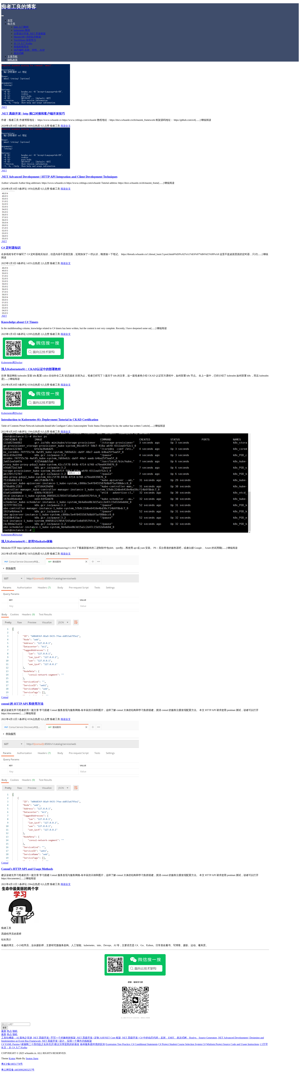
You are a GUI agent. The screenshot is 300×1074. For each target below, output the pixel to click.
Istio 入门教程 (21, 27)
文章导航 (13, 56)
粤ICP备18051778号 (12, 1064)
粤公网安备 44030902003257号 (17, 1069)
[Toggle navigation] (2, 15)
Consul (4, 697)
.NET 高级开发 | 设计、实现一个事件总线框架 (66, 1041)
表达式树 (19, 53)
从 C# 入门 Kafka (23, 43)
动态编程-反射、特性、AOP (29, 50)
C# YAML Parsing (10, 1044)
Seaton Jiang (32, 1058)
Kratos (12, 1058)
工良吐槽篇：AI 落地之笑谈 (16, 1037)
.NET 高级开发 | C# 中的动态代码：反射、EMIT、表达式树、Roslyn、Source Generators (169, 1037)
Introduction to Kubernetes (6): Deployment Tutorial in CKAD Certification (49, 419)
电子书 (11, 23)
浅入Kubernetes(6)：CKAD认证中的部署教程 (31, 369)
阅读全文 (66, 125)
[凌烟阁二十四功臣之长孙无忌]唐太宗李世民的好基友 (49, 1044)
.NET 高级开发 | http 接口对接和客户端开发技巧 (33, 113)
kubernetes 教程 (22, 30)
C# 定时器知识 (11, 247)
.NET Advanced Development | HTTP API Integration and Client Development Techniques (59, 176)
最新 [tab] (3, 1031)
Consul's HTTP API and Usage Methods (27, 869)
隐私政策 (13, 59)
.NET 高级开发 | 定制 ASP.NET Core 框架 (98, 1037)
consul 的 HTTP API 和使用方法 (22, 703)
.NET (4, 107)
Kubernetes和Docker (11, 362)
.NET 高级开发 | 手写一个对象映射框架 (54, 1037)
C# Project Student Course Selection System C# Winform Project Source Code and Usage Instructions (208, 1044)
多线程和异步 (21, 46)
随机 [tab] (15, 1031)
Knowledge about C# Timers (19, 322)
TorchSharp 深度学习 (25, 40)
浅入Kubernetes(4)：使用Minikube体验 (26, 541)
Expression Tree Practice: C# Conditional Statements (132, 1044)
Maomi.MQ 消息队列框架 (27, 36)
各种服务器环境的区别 (92, 1044)
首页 (10, 20)
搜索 (4, 1027)
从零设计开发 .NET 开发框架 (30, 33)
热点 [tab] (9, 1031)
